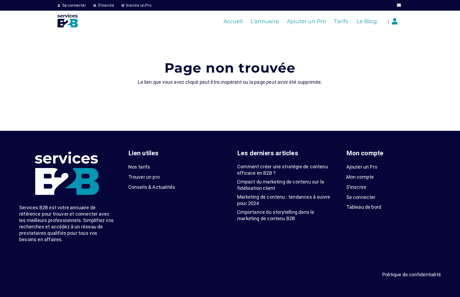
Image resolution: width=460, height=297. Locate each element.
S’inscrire (356, 187)
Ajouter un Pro (361, 167)
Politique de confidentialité (411, 274)
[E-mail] (399, 5)
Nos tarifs (139, 167)
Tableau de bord (363, 207)
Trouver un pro (144, 177)
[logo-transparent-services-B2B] (67, 21)
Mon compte (360, 177)
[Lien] (396, 21)
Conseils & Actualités (151, 187)
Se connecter (361, 197)
